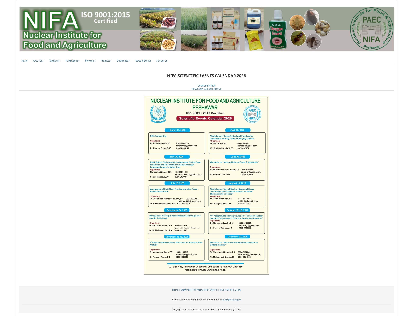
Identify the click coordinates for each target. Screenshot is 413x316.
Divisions (54, 60)
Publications (72, 60)
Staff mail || (187, 289)
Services (89, 60)
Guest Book (226, 289)
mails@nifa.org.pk (231, 299)
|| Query (236, 289)
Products (105, 60)
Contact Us (161, 60)
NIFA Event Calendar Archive (206, 88)
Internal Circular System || (206, 289)
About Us (37, 60)
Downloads (122, 60)
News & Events (143, 60)
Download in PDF (206, 85)
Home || (176, 289)
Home (24, 60)
